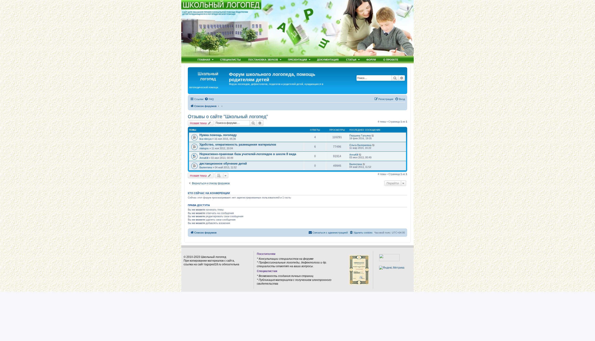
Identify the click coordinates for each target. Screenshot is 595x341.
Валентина (205, 167)
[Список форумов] (209, 75)
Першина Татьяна (360, 135)
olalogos (204, 148)
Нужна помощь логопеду (218, 135)
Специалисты (230, 59)
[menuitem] (209, 99)
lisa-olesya (205, 138)
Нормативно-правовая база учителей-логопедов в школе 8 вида (247, 154)
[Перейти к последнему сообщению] (372, 135)
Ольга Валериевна (360, 145)
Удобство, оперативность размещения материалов (237, 144)
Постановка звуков (263, 59)
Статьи (351, 59)
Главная (204, 59)
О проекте (390, 59)
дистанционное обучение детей (223, 163)
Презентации (297, 59)
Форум (371, 59)
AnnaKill (203, 157)
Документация (328, 59)
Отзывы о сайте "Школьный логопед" (228, 116)
